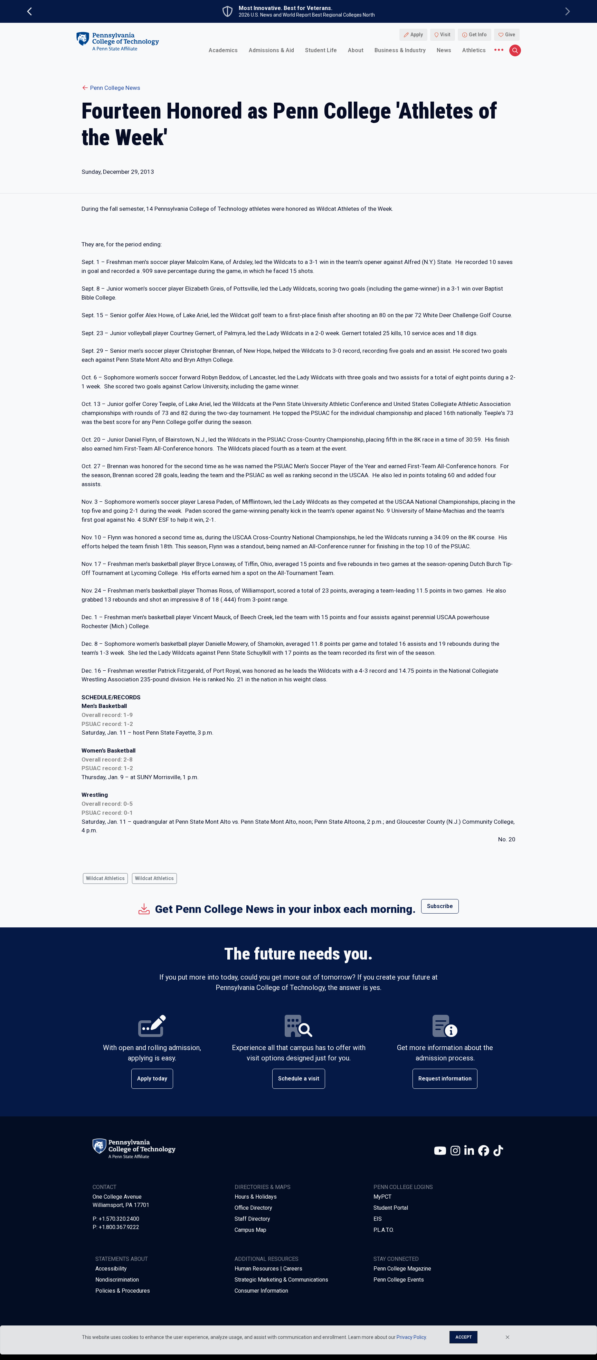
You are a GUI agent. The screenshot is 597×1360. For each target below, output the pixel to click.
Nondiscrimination (117, 1279)
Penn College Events (398, 1279)
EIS (377, 1219)
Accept (463, 1337)
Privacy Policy (411, 1337)
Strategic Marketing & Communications (281, 1279)
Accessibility (111, 1268)
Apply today (152, 1078)
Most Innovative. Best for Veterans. (285, 8)
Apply (416, 34)
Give (510, 34)
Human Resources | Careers (268, 1268)
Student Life (321, 50)
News (444, 50)
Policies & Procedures (122, 1290)
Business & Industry (400, 50)
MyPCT (382, 1196)
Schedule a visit (298, 1078)
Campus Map (250, 1230)
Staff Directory (252, 1219)
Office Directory (253, 1208)
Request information (445, 1078)
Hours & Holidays (256, 1196)
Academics (223, 50)
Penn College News (115, 87)
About (355, 50)
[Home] (117, 41)
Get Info (478, 34)
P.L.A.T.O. (383, 1230)
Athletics (474, 50)
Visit (445, 34)
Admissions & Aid (271, 50)
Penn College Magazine (402, 1268)
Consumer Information (261, 1290)
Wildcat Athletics (105, 878)
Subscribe (440, 906)
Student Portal (390, 1208)
